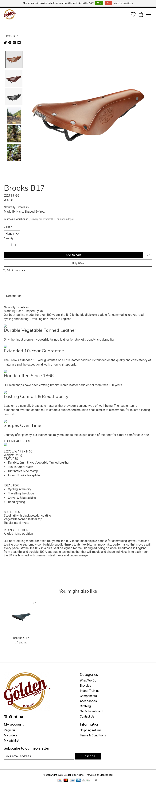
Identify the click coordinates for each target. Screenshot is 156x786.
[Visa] (72, 780)
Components (88, 696)
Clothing (85, 706)
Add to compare (16, 270)
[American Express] (78, 780)
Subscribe (88, 756)
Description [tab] (13, 296)
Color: (8, 226)
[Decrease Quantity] (7, 244)
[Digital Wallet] (86, 780)
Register (9, 730)
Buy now (78, 263)
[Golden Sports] (10, 14)
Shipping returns (91, 730)
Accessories (88, 701)
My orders (11, 735)
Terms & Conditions (93, 735)
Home (7, 35)
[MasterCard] (66, 780)
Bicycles (85, 685)
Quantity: (9, 238)
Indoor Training (89, 691)
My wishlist (11, 740)
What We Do (88, 680)
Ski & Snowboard (91, 711)
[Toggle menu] (148, 14)
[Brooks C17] (21, 616)
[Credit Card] (59, 780)
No (108, 3)
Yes (99, 3)
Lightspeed (106, 774)
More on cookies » (123, 3)
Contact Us (87, 716)
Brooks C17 (21, 638)
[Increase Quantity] (15, 244)
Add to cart (73, 255)
